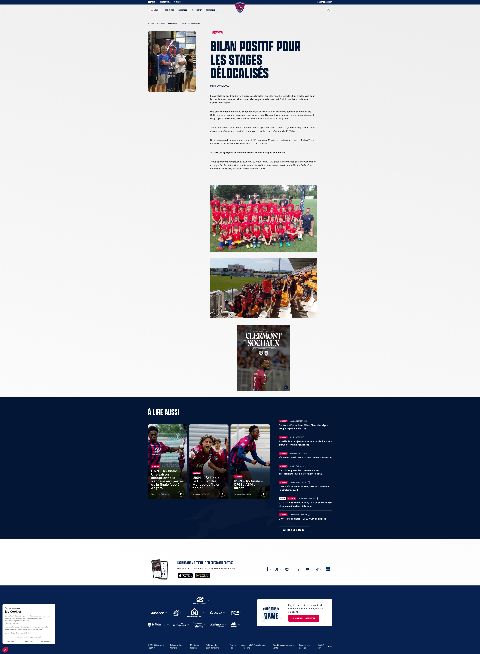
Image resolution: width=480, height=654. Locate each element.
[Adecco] (159, 612)
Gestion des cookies (304, 646)
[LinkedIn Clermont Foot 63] (298, 569)
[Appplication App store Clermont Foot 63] (185, 575)
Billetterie (164, 2)
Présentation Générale (176, 646)
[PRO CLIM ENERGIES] (236, 612)
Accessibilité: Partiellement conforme (253, 646)
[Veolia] (217, 612)
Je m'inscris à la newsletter (304, 618)
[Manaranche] (195, 612)
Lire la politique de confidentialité (16, 633)
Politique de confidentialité (212, 646)
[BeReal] (329, 569)
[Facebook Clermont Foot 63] (268, 569)
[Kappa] (235, 624)
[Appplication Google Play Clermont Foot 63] (202, 575)
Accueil (151, 23)
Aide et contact (325, 2)
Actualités (169, 10)
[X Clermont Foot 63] (278, 569)
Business (178, 2)
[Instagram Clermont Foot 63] (288, 569)
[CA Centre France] (201, 600)
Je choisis (29, 641)
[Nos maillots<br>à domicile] (263, 358)
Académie (217, 32)
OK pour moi (46, 641)
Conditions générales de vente (284, 646)
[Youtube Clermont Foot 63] (308, 569)
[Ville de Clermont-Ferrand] (218, 624)
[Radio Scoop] (177, 612)
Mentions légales (194, 646)
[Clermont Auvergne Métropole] (199, 624)
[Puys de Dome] (181, 624)
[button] (5, 650)
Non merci (11, 641)
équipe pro (182, 10)
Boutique (151, 2)
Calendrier (210, 10)
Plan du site (233, 646)
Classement (197, 10)
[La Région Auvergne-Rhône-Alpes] (158, 624)
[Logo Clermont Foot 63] (240, 7)
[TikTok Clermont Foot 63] (319, 569)
